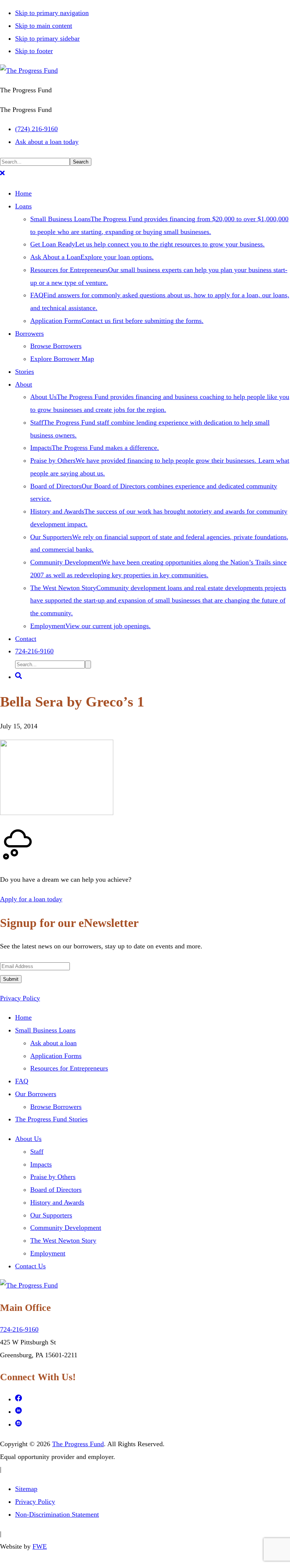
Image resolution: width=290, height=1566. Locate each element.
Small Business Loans (45, 1030)
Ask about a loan (53, 1043)
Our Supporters (51, 1215)
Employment (47, 1253)
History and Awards (57, 1202)
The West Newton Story (63, 1240)
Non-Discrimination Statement (57, 1514)
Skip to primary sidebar (47, 38)
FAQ (21, 1081)
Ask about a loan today (47, 141)
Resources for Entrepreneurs (69, 1068)
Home (23, 1017)
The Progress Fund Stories (51, 1119)
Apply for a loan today (31, 899)
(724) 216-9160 (36, 129)
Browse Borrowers (56, 1106)
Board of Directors (56, 1189)
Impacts (41, 1164)
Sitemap (26, 1489)
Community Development (65, 1227)
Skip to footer (34, 51)
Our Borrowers (35, 1094)
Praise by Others (53, 1177)
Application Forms (56, 1056)
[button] (2, 174)
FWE (39, 1546)
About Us (28, 1138)
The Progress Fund (78, 1444)
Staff (36, 1151)
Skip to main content (43, 25)
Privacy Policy (20, 998)
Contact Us (30, 1266)
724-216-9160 (19, 1329)
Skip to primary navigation (52, 13)
